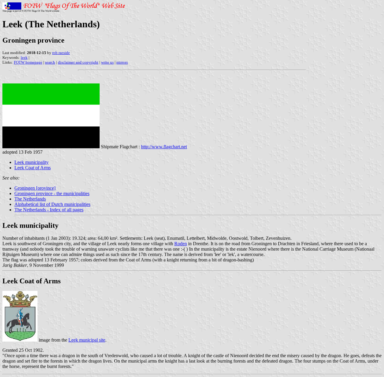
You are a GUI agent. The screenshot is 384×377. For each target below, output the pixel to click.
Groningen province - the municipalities (51, 193)
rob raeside (61, 52)
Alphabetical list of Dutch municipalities (52, 204)
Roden (180, 243)
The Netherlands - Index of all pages (48, 209)
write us (107, 62)
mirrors (122, 62)
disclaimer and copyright (78, 62)
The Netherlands (30, 198)
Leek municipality (31, 162)
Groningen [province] (35, 188)
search (50, 62)
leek (24, 57)
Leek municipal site (86, 339)
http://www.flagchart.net (164, 146)
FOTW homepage (28, 62)
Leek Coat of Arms (32, 167)
